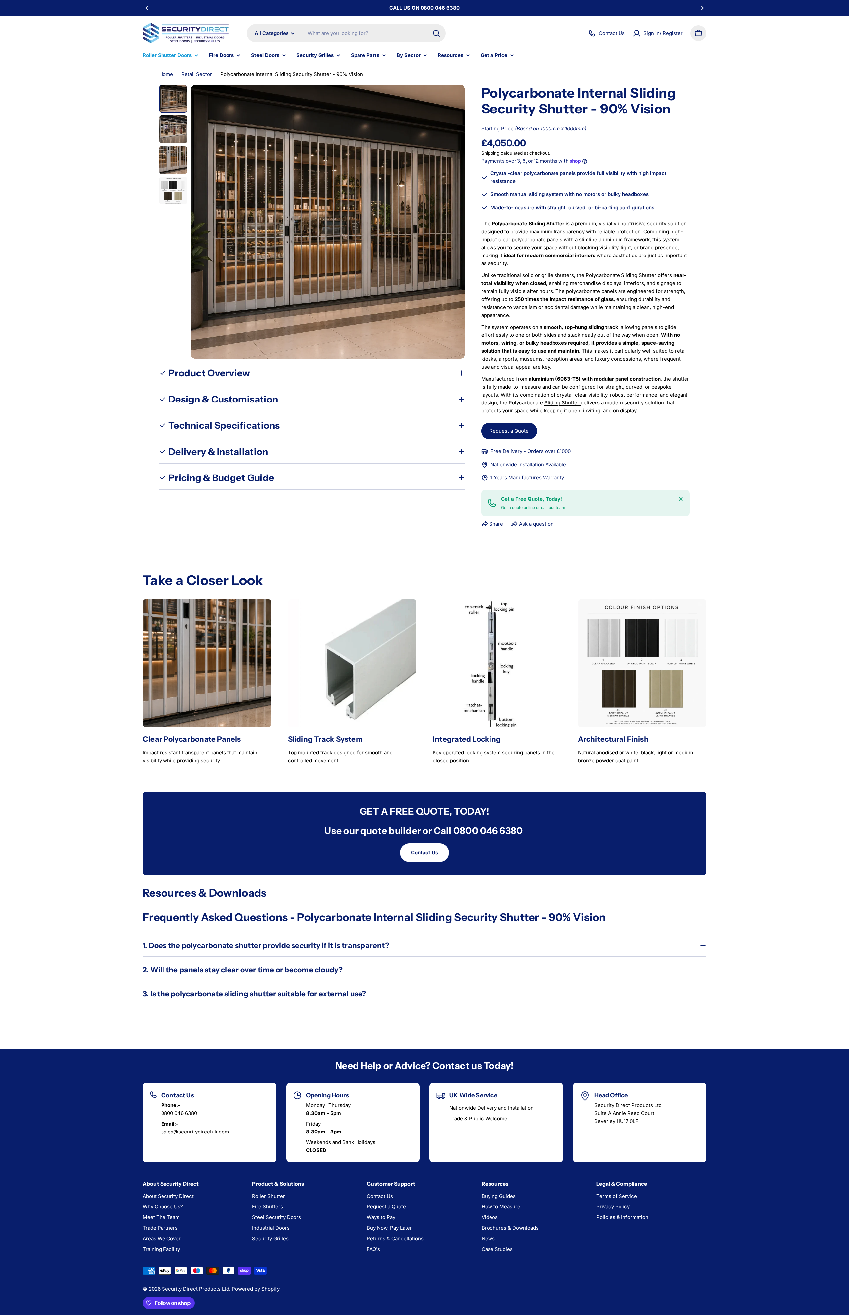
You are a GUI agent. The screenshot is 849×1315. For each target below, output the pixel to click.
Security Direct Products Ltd (195, 1289)
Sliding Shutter (562, 403)
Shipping (490, 153)
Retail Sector (196, 74)
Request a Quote (509, 431)
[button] (147, 8)
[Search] (436, 33)
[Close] (680, 499)
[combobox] (346, 33)
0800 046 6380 (179, 1113)
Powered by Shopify (256, 1289)
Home (166, 74)
